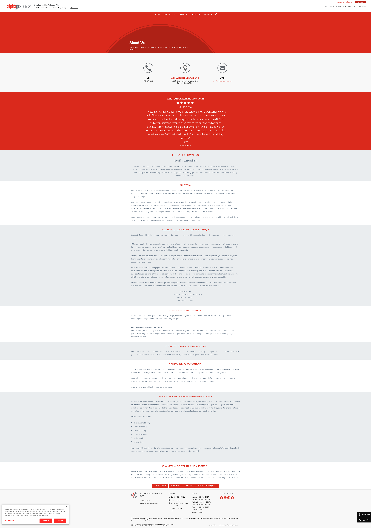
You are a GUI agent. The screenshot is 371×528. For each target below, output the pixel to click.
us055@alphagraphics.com (222, 81)
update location (74, 8)
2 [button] (183, 145)
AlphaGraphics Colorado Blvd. (185, 77)
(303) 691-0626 (350, 6)
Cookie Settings (9, 520)
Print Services (168, 14)
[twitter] (225, 498)
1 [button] (180, 145)
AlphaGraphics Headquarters (149, 503)
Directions (362, 6)
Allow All (60, 520)
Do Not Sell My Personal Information (228, 525)
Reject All (46, 520)
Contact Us (340, 2)
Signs (157, 14)
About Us (349, 2)
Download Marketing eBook (207, 486)
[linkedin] (229, 498)
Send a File (365, 520)
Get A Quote (360, 2)
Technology (195, 14)
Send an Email (175, 500)
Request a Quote (160, 486)
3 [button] (185, 145)
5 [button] (190, 145)
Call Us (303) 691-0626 (178, 497)
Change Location (145, 501)
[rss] (232, 498)
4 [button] (188, 145)
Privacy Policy (212, 525)
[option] (185, 122)
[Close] (66, 507)
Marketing (182, 14)
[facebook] (221, 498)
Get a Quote (365, 514)
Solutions (207, 14)
